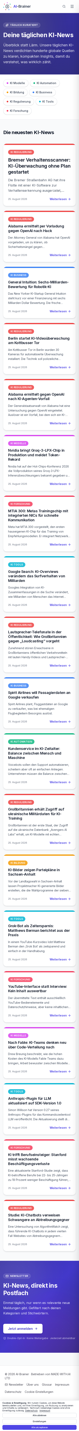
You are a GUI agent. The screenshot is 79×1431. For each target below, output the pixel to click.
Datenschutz (13, 1391)
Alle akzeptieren (39, 1427)
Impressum (62, 1384)
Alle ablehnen (39, 1415)
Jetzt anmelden (20, 1329)
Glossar (47, 1384)
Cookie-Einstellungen (39, 1391)
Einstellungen (39, 1421)
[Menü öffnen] (72, 6)
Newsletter (16, 1384)
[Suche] (64, 6)
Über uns (33, 1384)
